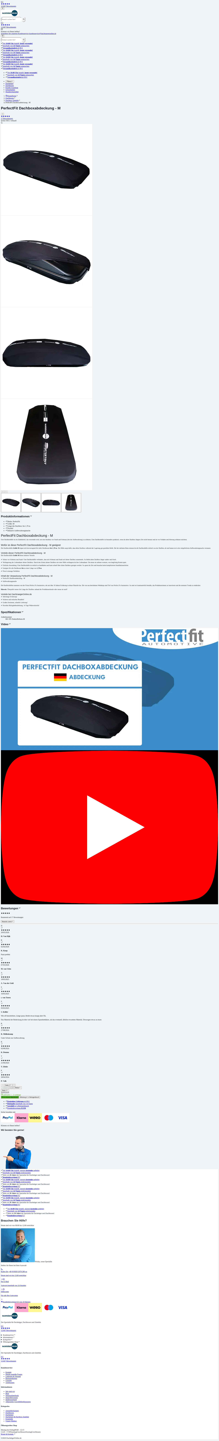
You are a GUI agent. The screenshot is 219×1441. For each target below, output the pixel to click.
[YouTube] (5, 1333)
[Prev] (2, 492)
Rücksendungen (11, 1378)
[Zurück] (2, 1085)
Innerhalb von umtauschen (16, 46)
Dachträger (9, 1415)
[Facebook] (2, 1333)
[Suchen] (23, 19)
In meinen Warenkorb (10, 1097)
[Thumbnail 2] (31, 502)
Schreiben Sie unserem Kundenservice (28, 34)
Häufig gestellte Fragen (13, 1374)
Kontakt (8, 1372)
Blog (7, 1393)
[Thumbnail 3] (51, 502)
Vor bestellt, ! (18, 43)
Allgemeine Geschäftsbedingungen (18, 1402)
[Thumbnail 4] (71, 502)
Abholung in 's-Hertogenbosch (29, 1097)
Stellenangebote (11, 1400)
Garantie (8, 1381)
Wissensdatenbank (12, 1396)
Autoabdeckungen (12, 1411)
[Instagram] (4, 1333)
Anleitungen (9, 1383)
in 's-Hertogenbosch (18, 1106)
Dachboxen (9, 1413)
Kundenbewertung (16, 1108)
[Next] (6, 492)
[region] (109, 308)
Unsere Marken (11, 1421)
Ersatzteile (9, 1419)
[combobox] (7, 921)
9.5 (11, 1177)
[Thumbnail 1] (11, 502)
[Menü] (2, 8)
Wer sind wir (10, 1391)
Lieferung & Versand (13, 1376)
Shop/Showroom (11, 1398)
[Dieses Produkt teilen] (2, 114)
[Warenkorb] (2, 36)
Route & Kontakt (7, 1434)
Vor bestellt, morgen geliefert (21, 1170)
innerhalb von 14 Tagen (20, 1104)
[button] (109, 766)
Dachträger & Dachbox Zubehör (17, 1417)
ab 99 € (13, 48)
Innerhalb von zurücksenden (17, 1173)
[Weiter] (14, 1085)
